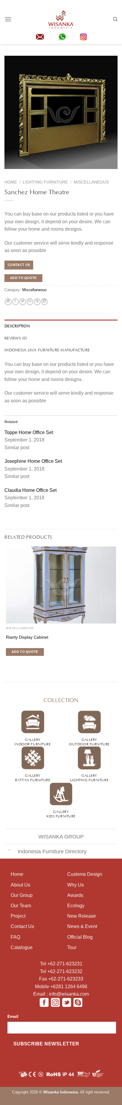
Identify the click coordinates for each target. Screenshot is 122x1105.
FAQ (15, 937)
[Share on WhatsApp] (8, 301)
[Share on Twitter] (22, 301)
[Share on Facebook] (15, 301)
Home (10, 182)
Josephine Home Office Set (33, 461)
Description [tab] (17, 325)
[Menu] (8, 19)
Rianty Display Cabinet (27, 637)
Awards (75, 895)
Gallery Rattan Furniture (32, 777)
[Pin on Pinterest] (37, 301)
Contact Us (22, 926)
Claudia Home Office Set (30, 490)
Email (12, 1016)
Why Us (75, 884)
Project (18, 916)
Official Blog (80, 937)
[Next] (20, 173)
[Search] (115, 19)
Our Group (22, 895)
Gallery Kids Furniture (61, 813)
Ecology (75, 905)
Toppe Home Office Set (28, 432)
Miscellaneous (91, 182)
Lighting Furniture (45, 182)
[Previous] (8, 173)
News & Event (82, 926)
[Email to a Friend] (30, 301)
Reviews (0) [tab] (15, 338)
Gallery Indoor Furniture (33, 741)
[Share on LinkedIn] (44, 301)
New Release (81, 916)
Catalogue (22, 947)
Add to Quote (23, 278)
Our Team (21, 905)
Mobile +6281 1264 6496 (61, 986)
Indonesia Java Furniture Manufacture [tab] (47, 349)
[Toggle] (8, 849)
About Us (20, 884)
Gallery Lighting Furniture (89, 777)
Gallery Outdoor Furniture (89, 741)
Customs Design (84, 874)
